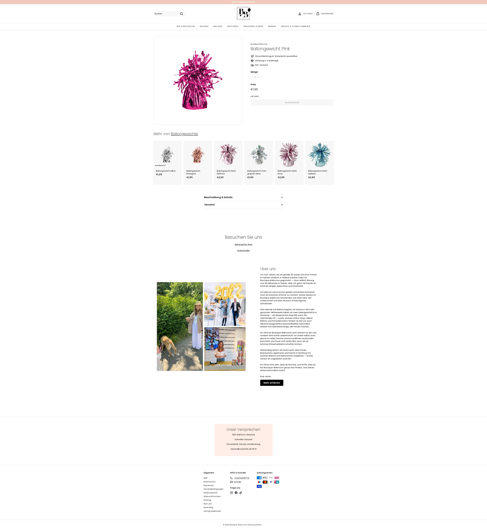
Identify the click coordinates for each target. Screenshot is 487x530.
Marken (272, 26)
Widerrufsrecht (211, 492)
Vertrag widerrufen (212, 511)
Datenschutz (209, 481)
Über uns (208, 503)
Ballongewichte (184, 133)
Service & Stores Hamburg (295, 26)
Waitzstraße (243, 250)
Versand (209, 204)
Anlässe (204, 26)
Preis (253, 84)
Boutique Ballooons (259, 44)
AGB (205, 478)
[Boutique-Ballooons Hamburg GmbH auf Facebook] (236, 492)
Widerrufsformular (212, 496)
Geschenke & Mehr (253, 26)
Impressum (209, 485)
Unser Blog (208, 507)
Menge (254, 71)
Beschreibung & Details (218, 197)
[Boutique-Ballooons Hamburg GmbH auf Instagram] (231, 492)
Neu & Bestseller (186, 26)
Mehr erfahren (272, 382)
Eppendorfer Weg (243, 244)
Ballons (218, 26)
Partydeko (232, 26)
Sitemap (207, 500)
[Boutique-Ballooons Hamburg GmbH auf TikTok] (240, 492)
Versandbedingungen (213, 489)
